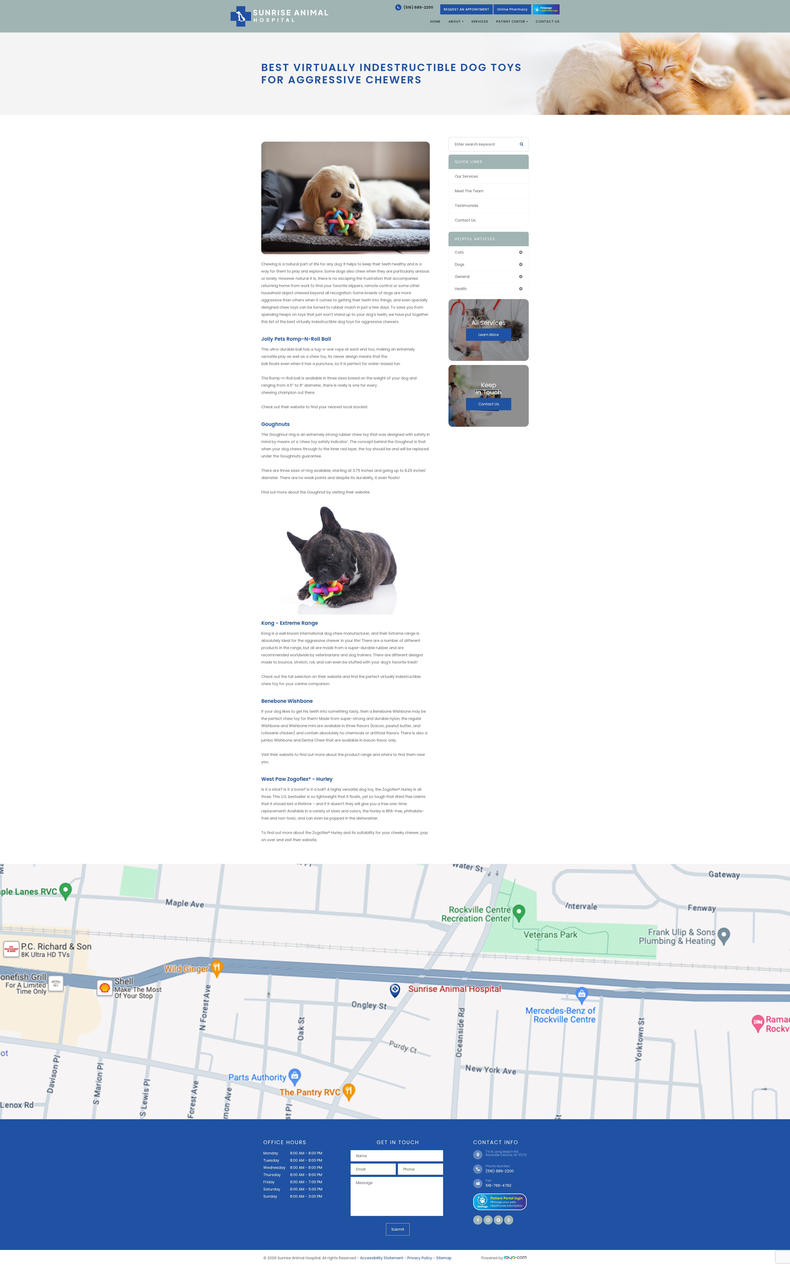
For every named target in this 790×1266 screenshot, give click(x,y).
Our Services (466, 176)
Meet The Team (469, 191)
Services (479, 21)
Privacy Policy (419, 1257)
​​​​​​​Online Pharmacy (512, 9)
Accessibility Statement (381, 1257)
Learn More (489, 334)
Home (435, 21)
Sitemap (444, 1257)
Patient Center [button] (510, 21)
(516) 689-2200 (418, 7)
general (462, 276)
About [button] (454, 21)
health (461, 288)
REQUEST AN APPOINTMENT (466, 9)
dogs (459, 264)
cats (459, 252)
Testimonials (466, 205)
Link (546, 9)
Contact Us (548, 21)
